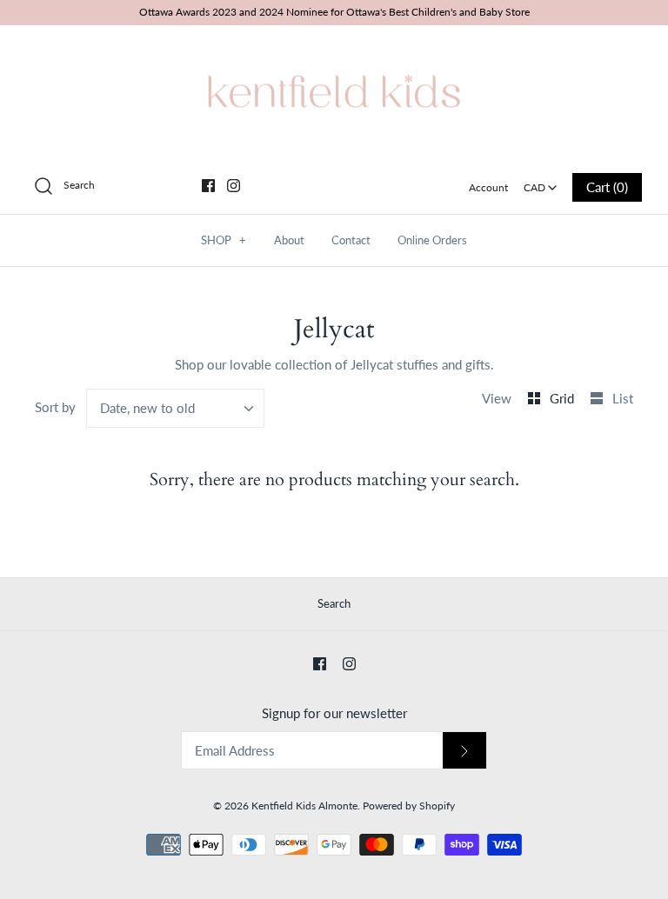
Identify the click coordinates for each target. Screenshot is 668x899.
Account (488, 187)
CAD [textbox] (541, 182)
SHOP (223, 240)
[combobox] (540, 182)
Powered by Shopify (409, 805)
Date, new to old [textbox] (147, 408)
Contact (351, 240)
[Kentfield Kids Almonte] (334, 53)
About (289, 240)
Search (334, 603)
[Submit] (464, 750)
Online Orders (432, 240)
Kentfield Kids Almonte (304, 805)
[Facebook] (208, 185)
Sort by (55, 407)
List (622, 398)
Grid (564, 398)
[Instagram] (233, 185)
